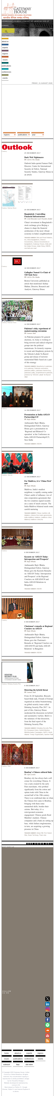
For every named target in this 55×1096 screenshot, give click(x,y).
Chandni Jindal (46, 219)
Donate (5, 25)
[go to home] (16, 18)
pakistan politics (29, 370)
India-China (41, 246)
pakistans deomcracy (43, 370)
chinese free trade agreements (41, 515)
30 (42, 843)
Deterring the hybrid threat (36, 690)
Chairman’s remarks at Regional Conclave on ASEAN (38, 627)
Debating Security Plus (44, 728)
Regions (5, 54)
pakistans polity (29, 372)
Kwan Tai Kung (33, 835)
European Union (32, 730)
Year (33, 135)
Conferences (5, 72)
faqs (17, 1065)
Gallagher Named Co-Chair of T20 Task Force (37, 273)
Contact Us (28, 21)
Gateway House (38, 244)
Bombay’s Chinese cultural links (38, 772)
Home (6, 1053)
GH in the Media (33, 159)
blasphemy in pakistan (44, 366)
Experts (5, 48)
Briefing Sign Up (42, 21)
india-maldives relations (32, 517)
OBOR (48, 246)
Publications (5, 66)
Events (5, 78)
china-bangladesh (33, 240)
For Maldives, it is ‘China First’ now (38, 482)
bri (25, 240)
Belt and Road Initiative (44, 237)
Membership (7, 21)
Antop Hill (40, 833)
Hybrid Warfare (44, 730)
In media (17, 21)
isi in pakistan (29, 368)
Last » (51, 843)
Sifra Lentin (31, 774)
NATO (45, 732)
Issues (5, 60)
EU (25, 730)
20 (39, 843)
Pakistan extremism (41, 368)
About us (5, 42)
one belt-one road (30, 248)
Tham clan (42, 835)
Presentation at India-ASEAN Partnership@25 (37, 415)
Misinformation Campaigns (33, 732)
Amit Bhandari (32, 219)
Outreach (6, 1065)
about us (18, 1053)
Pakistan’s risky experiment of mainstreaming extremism (37, 329)
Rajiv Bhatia (31, 419)
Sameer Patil (31, 333)
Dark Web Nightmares (34, 157)
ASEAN (39, 444)
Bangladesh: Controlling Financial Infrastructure (34, 215)
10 (36, 843)
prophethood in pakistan (44, 372)
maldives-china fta (36, 519)
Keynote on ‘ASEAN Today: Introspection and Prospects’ (36, 557)
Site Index (29, 1065)
